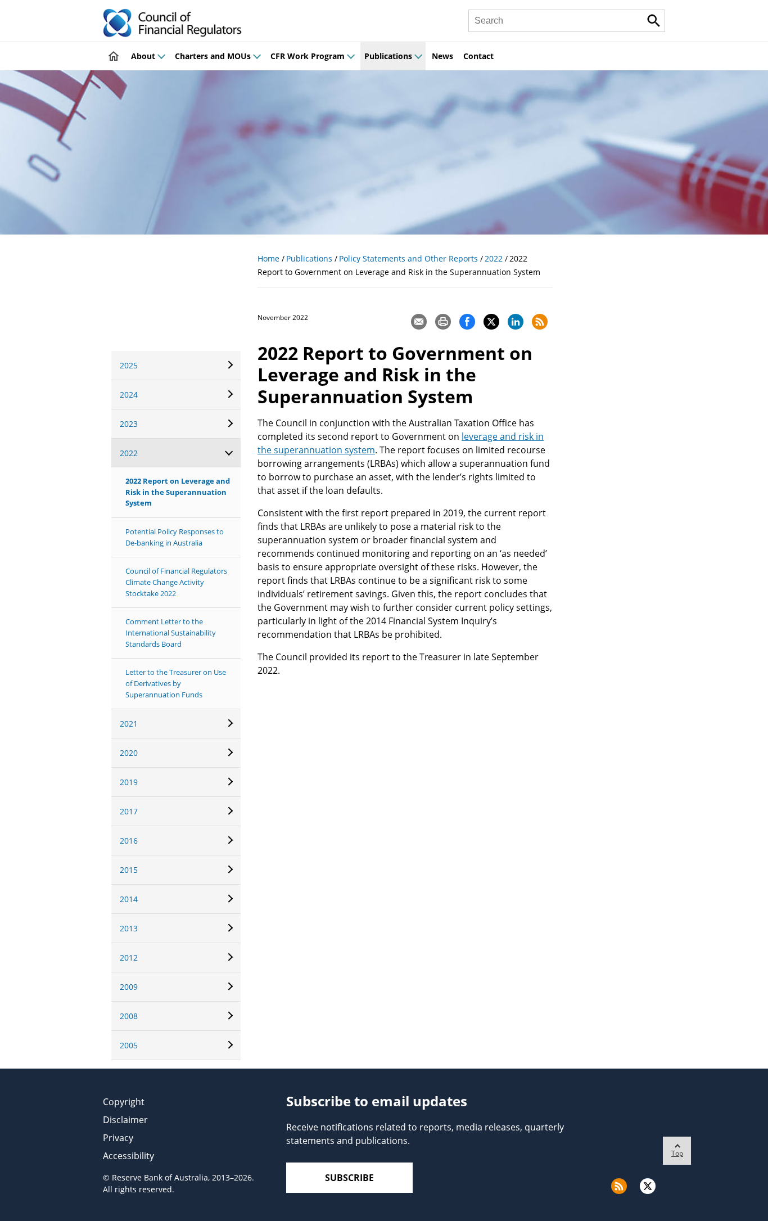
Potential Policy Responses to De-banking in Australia (174, 537)
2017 (129, 811)
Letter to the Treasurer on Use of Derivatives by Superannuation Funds (175, 683)
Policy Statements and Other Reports (408, 258)
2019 (129, 782)
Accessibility (128, 1156)
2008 (129, 1016)
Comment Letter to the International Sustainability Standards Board (170, 632)
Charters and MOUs (213, 56)
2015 (129, 869)
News (442, 56)
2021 (129, 723)
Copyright (123, 1102)
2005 (129, 1045)
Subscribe (349, 1178)
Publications (388, 56)
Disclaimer (125, 1120)
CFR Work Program (307, 56)
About (143, 56)
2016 (129, 840)
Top (677, 1153)
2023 (129, 423)
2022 (129, 453)
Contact (478, 56)
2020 (129, 752)
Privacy (118, 1138)
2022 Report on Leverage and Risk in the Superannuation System (177, 492)
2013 (129, 928)
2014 (129, 899)
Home (268, 258)
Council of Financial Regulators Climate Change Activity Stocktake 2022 (176, 582)
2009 (129, 986)
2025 (129, 365)
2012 (129, 957)
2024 (129, 394)
